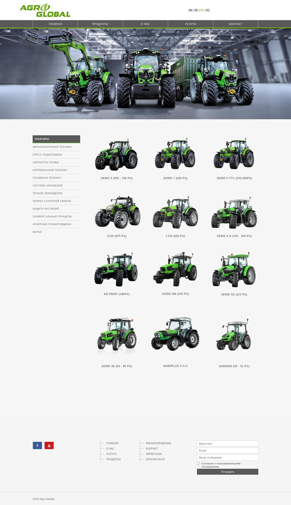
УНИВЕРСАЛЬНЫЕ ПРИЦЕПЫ (52, 216)
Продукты (100, 24)
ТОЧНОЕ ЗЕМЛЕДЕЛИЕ (48, 193)
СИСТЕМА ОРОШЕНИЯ (48, 185)
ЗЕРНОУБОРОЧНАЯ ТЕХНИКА (52, 147)
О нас (145, 24)
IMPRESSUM (154, 453)
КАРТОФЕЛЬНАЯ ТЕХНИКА (50, 170)
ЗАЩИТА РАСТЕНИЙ (46, 208)
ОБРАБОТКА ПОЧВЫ (46, 162)
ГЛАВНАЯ (112, 443)
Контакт (235, 24)
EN (190, 10)
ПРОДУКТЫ (113, 459)
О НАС (110, 448)
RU (202, 10)
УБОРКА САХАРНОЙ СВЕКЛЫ (52, 201)
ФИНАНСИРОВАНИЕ (156, 443)
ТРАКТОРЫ (42, 139)
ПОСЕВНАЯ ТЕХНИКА (47, 178)
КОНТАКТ (152, 448)
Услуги (190, 24)
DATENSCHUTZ (155, 459)
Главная (55, 24)
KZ (208, 10)
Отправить (228, 471)
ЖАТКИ (37, 232)
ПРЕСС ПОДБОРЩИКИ (47, 154)
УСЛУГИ (111, 453)
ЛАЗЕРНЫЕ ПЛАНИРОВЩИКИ (52, 224)
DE (196, 10)
